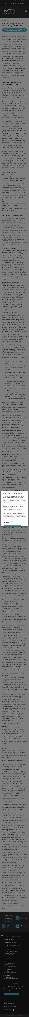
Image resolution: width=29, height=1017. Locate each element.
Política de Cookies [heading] (12, 493)
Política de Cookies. (8, 507)
